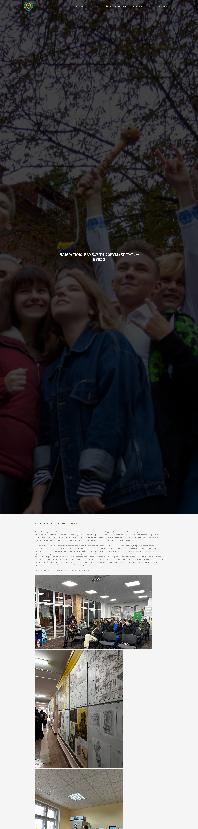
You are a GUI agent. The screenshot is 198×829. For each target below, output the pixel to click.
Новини (94, 6)
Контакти (163, 6)
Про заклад (78, 6)
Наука (76, 523)
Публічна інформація (113, 6)
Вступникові (137, 6)
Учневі (150, 6)
